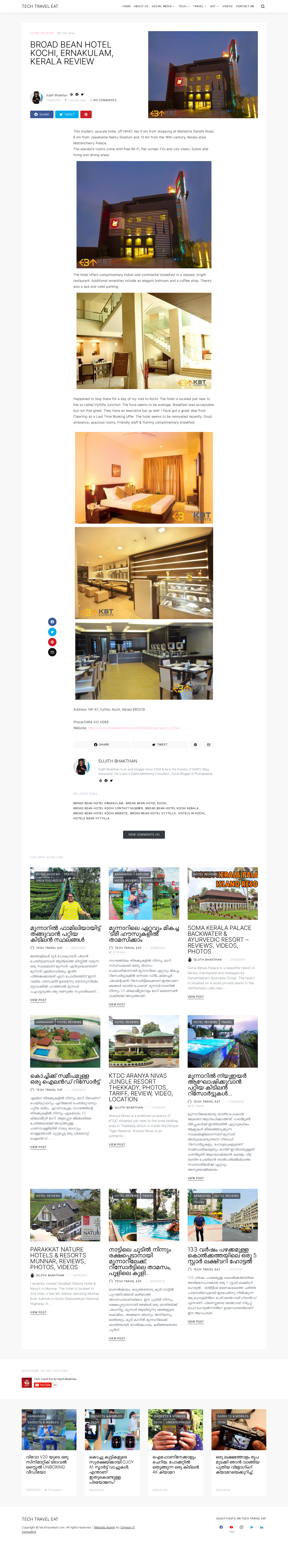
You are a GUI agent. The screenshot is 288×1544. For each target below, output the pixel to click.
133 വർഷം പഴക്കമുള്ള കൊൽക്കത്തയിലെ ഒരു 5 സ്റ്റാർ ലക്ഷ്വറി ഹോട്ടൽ (222, 1255)
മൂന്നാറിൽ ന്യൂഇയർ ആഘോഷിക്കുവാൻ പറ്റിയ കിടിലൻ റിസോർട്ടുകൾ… (217, 1084)
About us (141, 6)
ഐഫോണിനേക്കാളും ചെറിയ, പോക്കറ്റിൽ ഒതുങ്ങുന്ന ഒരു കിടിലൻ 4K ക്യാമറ (175, 1464)
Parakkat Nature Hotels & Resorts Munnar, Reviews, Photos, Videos (58, 1258)
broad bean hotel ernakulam (98, 803)
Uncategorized (48, 880)
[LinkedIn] (261, 1529)
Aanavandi (123, 874)
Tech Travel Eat (40, 6)
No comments (105, 100)
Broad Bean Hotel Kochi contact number (108, 808)
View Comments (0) (144, 834)
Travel (198, 6)
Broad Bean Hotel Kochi (146, 803)
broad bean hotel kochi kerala (172, 808)
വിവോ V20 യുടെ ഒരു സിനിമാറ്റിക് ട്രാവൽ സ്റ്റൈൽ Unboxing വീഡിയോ (47, 1464)
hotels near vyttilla (91, 818)
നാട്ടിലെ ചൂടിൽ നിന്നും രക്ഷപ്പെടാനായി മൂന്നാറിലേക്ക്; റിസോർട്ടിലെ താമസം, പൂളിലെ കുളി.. (140, 1261)
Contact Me (245, 6)
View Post (38, 1000)
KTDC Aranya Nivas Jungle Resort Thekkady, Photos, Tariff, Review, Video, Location (141, 1087)
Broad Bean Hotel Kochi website (100, 813)
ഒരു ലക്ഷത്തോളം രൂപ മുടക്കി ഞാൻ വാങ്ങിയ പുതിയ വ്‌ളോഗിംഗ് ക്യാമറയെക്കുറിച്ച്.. (237, 1464)
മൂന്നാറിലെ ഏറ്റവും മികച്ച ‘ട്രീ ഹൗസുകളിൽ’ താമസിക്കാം (144, 933)
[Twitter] (251, 1529)
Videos (227, 6)
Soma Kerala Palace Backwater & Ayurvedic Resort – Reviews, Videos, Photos (220, 939)
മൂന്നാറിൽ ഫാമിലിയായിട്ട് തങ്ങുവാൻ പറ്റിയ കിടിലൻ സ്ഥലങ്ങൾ (65, 933)
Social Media (162, 6)
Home (126, 6)
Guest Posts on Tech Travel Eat (241, 1518)
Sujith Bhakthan (56, 95)
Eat (212, 6)
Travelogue (152, 880)
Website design (104, 1527)
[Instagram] (241, 1529)
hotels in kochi (191, 813)
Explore (142, 874)
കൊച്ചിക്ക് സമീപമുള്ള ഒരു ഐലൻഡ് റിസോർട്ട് (65, 1078)
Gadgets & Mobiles (43, 1422)
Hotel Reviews (42, 33)
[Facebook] (221, 1529)
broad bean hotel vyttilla (153, 813)
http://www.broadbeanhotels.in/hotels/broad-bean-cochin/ (134, 728)
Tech (182, 6)
